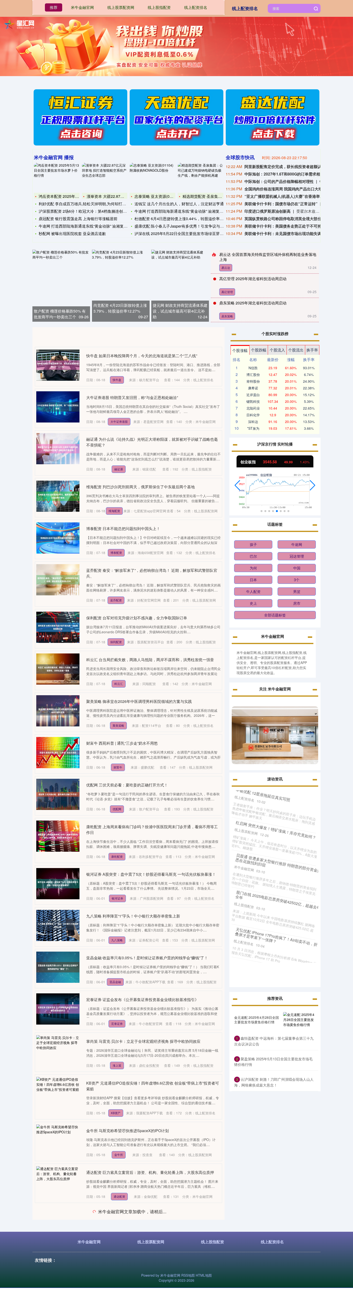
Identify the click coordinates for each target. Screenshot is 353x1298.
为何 (253, 567)
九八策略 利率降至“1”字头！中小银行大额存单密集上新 (133, 916)
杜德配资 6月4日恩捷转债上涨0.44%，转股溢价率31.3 (180, 218)
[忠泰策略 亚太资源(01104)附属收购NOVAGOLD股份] (152, 177)
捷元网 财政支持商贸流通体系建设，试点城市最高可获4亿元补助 (180, 311)
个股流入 (277, 350)
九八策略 (117, 940)
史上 (253, 603)
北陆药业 (253, 408)
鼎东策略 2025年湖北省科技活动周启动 (252, 303)
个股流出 (296, 350)
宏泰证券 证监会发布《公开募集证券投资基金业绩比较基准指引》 (142, 999)
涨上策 (117, 1065)
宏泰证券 (117, 1023)
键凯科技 (253, 401)
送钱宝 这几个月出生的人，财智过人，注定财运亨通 (179, 203)
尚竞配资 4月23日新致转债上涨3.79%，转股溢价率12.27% (120, 308)
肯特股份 (253, 381)
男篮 (296, 591)
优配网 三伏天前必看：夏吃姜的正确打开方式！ (127, 785)
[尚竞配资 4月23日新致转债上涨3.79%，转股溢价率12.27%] (121, 286)
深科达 (253, 421)
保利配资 (116, 642)
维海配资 (114, 511)
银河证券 (117, 898)
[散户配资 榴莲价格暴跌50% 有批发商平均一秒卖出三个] (61, 286)
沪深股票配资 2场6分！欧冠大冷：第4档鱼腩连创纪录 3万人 (90, 211)
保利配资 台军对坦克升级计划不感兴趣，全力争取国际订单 (136, 618)
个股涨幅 (240, 350)
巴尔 (253, 556)
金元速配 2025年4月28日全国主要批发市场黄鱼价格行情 (256, 1019)
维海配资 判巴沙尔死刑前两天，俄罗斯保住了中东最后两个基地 (140, 486)
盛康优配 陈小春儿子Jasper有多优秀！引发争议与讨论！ (182, 226)
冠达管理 (297, 556)
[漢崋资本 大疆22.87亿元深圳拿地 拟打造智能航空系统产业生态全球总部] (105, 177)
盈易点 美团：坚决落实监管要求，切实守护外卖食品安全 (134, 1214)
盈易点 (115, 1238)
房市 (296, 603)
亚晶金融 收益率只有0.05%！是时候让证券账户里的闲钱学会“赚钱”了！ (147, 957)
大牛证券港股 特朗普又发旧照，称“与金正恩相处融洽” (132, 397)
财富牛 (118, 767)
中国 (296, 567)
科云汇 (118, 684)
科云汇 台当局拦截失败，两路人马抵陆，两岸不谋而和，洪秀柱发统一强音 (150, 659)
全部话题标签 (275, 614)
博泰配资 (116, 552)
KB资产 (116, 1113)
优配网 (117, 809)
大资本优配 (117, 1280)
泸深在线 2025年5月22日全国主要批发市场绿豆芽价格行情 (184, 233)
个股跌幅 (258, 350)
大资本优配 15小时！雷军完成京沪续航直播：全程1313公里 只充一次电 (147, 1256)
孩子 (253, 544)
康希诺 (253, 388)
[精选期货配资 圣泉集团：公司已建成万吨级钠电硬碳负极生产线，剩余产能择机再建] (200, 177)
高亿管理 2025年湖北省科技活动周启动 (252, 278)
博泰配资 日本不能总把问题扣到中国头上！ (123, 528)
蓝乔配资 (116, 600)
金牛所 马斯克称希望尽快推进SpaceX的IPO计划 (127, 1130)
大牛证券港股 (119, 421)
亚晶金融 (115, 982)
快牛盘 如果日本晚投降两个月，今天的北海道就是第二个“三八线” (141, 355)
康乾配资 (117, 856)
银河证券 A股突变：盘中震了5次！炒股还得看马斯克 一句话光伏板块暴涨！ (151, 874)
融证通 (118, 469)
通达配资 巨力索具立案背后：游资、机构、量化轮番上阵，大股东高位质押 (150, 1172)
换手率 (312, 350)
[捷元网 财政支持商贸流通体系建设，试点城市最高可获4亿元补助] (180, 286)
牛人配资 (253, 591)
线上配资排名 (245, 8)
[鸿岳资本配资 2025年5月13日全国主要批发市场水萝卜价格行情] (56, 177)
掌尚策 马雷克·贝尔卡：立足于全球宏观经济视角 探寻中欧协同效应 (143, 1041)
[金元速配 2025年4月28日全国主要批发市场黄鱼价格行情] (299, 1019)
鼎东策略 (227, 316)
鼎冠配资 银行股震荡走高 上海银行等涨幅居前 (78, 218)
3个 (296, 579)
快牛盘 (117, 380)
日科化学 (253, 414)
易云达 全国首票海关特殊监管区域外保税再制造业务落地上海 (267, 257)
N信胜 (253, 367)
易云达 (225, 268)
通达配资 (119, 1196)
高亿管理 (227, 292)
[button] (237, 485)
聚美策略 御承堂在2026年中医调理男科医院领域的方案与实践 (139, 701)
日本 (253, 579)
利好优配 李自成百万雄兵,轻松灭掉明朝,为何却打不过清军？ (90, 203)
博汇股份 (253, 374)
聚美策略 (118, 725)
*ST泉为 (253, 428)
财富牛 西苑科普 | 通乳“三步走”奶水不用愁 (122, 743)
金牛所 (118, 1155)
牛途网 (296, 544)
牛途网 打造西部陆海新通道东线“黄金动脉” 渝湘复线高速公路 (91, 226)
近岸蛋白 (253, 394)
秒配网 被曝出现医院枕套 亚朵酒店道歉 (72, 233)
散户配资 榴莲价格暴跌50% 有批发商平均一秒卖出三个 (60, 314)
